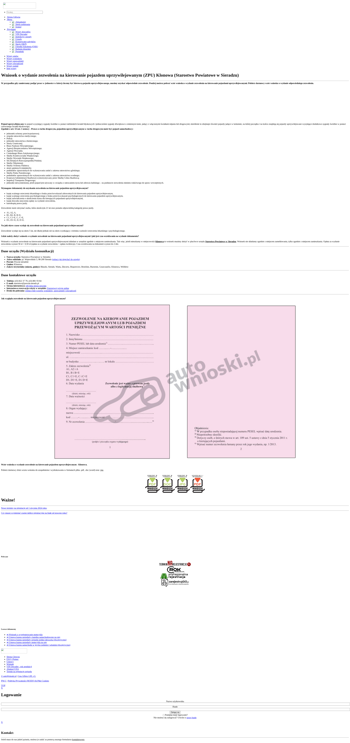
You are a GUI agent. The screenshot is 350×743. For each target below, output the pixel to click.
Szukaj (18, 27)
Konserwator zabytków (25, 41)
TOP (3, 685)
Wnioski (10, 664)
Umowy (10, 662)
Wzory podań (12, 66)
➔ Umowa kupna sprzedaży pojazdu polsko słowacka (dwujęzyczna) (36, 640)
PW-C (3, 681)
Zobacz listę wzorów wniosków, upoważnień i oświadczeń (50, 291)
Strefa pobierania (22, 24)
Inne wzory (11, 68)
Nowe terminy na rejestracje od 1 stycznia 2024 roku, (24, 508)
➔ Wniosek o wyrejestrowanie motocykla (25, 634)
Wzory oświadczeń (15, 63)
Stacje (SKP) (21, 44)
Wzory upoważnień (15, 61)
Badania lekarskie (23, 49)
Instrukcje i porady (23, 37)
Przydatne (11, 29)
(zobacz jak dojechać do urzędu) (66, 259)
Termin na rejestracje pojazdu (19, 671)
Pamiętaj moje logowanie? (176, 715)
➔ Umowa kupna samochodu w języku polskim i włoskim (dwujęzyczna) (38, 645)
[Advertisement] (83, 104)
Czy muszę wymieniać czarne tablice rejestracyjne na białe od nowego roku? (34, 513)
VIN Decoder (21, 34)
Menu (9, 19)
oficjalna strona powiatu (36, 286)
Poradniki (19, 51)
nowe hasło (191, 717)
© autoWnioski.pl (8, 676)
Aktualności (20, 22)
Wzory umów (12, 56)
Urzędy (18, 39)
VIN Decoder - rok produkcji (19, 666)
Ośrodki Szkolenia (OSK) (26, 46)
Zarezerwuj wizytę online (58, 288)
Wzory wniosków (14, 58)
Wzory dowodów (23, 32)
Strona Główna (13, 17)
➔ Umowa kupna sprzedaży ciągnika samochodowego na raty (33, 637)
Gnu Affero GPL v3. (27, 676)
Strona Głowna (13, 657)
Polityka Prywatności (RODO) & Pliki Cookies (28, 681)
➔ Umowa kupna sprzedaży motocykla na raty (27, 642)
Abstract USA (13, 669)
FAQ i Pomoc (13, 659)
